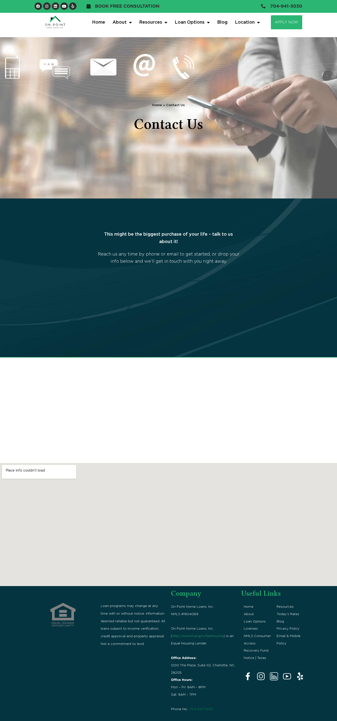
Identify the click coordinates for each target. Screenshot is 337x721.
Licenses (251, 628)
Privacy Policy (288, 628)
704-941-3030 (201, 709)
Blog (222, 22)
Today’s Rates (288, 614)
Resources (285, 606)
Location (245, 22)
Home (98, 22)
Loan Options (190, 22)
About (249, 614)
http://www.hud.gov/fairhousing (198, 636)
